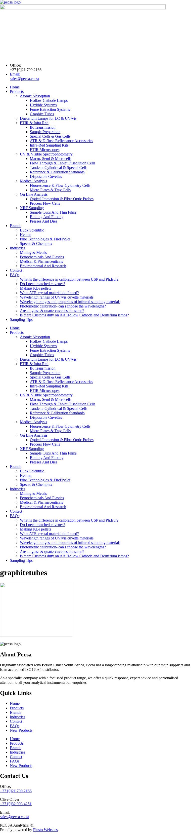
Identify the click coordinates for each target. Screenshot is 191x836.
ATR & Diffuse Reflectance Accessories (61, 141)
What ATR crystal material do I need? (49, 293)
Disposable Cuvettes (46, 176)
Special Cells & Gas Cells (50, 136)
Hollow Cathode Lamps (49, 100)
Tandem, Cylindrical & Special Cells (58, 167)
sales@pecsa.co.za (14, 817)
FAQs (14, 275)
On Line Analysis (34, 194)
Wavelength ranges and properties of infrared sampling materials (70, 302)
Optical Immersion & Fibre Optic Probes (62, 199)
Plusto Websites (45, 830)
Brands (15, 226)
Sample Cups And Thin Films (53, 212)
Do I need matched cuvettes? (42, 284)
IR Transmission (42, 127)
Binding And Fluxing (46, 217)
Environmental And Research (43, 266)
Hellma (25, 234)
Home (15, 87)
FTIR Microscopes (44, 150)
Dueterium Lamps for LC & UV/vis (48, 118)
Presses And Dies (43, 221)
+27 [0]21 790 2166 (16, 791)
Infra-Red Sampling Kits (49, 145)
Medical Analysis (33, 181)
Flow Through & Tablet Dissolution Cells (62, 163)
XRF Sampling (32, 208)
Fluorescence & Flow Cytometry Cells (60, 185)
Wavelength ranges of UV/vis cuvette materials (57, 297)
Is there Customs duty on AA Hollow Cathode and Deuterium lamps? (74, 315)
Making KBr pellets (35, 288)
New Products (21, 730)
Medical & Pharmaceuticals (41, 261)
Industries (17, 248)
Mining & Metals (33, 252)
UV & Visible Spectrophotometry (46, 154)
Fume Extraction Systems (50, 109)
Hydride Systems (43, 105)
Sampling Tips (21, 319)
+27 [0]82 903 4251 (16, 804)
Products (17, 91)
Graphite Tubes (42, 114)
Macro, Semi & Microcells (50, 158)
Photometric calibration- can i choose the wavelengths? (63, 306)
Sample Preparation (45, 132)
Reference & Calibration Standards (57, 172)
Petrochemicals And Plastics (42, 257)
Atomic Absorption (35, 96)
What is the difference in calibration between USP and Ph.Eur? (69, 279)
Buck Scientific (32, 230)
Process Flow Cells (45, 203)
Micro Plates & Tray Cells (50, 190)
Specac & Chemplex (36, 243)
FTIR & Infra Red (34, 123)
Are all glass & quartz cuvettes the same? (52, 310)
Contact (16, 270)
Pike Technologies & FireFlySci (45, 239)
